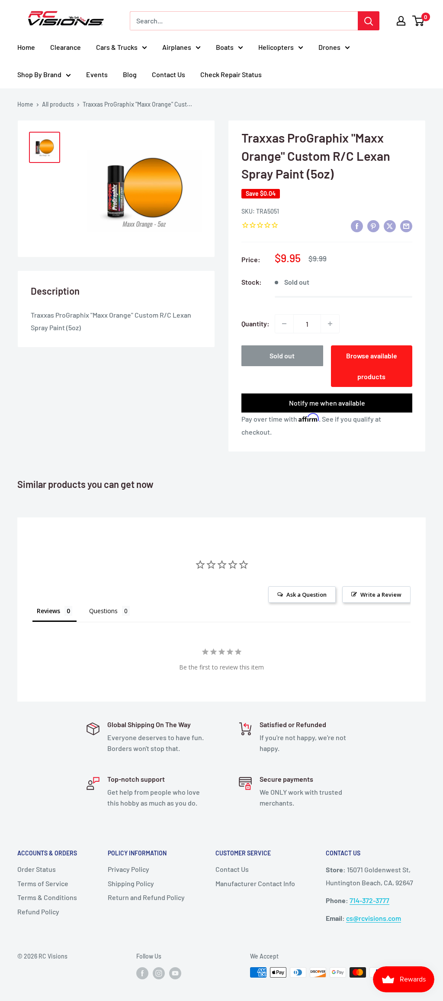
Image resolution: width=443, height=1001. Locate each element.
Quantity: (255, 323)
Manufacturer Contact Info (255, 883)
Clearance (65, 47)
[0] (418, 21)
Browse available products (371, 365)
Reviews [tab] (48, 611)
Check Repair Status (231, 74)
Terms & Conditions (47, 897)
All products (58, 104)
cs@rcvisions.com (373, 918)
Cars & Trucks (117, 47)
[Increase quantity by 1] (330, 324)
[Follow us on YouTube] (175, 973)
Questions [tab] (103, 611)
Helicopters (276, 47)
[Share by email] (406, 225)
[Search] (368, 20)
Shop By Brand (39, 74)
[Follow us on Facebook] (142, 973)
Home (26, 47)
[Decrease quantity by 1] (284, 324)
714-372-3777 (369, 900)
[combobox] (244, 20)
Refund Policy (38, 911)
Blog (130, 74)
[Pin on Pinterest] (373, 225)
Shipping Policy (131, 883)
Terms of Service (42, 883)
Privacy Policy (128, 869)
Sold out (282, 355)
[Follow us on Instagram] (159, 973)
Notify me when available (327, 403)
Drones (329, 47)
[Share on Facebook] (357, 225)
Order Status (36, 869)
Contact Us (168, 74)
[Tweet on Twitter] (390, 225)
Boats (225, 47)
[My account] (401, 21)
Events (97, 74)
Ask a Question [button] (306, 594)
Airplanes (176, 47)
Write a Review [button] (380, 594)
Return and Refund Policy (146, 897)
